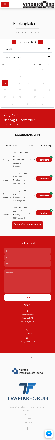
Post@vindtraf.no (27, 341)
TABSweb (23, 411)
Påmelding (45, 159)
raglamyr (27, 326)
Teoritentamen (27, 414)
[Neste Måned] (40, 42)
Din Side (27, 418)
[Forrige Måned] (14, 42)
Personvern (27, 422)
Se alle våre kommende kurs (27, 224)
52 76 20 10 (27, 333)
